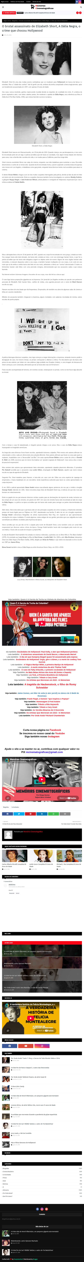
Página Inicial (5, 1)
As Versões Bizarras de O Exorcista (48, 710)
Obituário (42, 1190)
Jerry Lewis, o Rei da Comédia (21, 1133)
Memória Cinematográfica (33, 832)
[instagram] (79, 2)
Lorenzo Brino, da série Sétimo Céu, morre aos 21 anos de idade (33, 1105)
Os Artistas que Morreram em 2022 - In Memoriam (48, 680)
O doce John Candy (17, 1086)
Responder (11, 893)
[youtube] (25, 1046)
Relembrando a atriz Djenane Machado (17, 963)
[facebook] (76, 2)
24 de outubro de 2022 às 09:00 (16, 886)
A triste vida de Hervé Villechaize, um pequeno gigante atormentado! (28, 951)
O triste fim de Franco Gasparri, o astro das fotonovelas (30, 1068)
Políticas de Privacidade (17, 1)
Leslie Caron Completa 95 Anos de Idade (41, 865)
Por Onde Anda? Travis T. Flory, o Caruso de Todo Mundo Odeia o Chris (35, 1058)
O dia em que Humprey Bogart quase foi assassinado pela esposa (48, 657)
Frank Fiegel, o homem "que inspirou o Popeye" (48, 699)
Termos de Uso (37, 1)
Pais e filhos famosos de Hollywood (23, 1143)
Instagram (53, 736)
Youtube (60, 733)
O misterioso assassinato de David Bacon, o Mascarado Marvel (48, 654)
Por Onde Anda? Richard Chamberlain (48, 716)
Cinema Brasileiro (42, 1171)
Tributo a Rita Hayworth (48, 704)
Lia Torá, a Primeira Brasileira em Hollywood (48, 675)
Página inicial (7, 21)
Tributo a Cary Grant (48, 677)
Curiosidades (15, 807)
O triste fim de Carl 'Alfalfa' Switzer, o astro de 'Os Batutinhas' (25, 976)
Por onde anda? (42, 1193)
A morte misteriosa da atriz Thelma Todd (48, 667)
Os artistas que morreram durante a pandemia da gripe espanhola (34, 1114)
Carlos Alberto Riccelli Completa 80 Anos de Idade (39, 13)
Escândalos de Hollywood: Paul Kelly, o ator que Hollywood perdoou (47, 652)
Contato (28, 1)
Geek (42, 1181)
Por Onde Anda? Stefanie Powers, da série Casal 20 (28, 1077)
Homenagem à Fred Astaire (48, 702)
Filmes (42, 1178)
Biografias (15, 21)
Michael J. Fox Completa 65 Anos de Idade (69, 865)
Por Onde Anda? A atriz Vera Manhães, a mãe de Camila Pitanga (26, 988)
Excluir (17, 893)
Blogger (35, 1259)
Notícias (42, 1184)
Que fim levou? (42, 1196)
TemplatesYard (18, 1259)
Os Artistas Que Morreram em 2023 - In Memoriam (48, 713)
